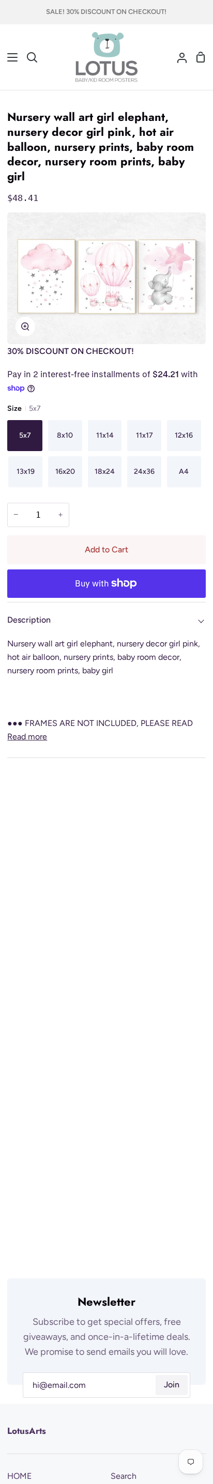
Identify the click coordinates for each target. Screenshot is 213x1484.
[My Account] (178, 57)
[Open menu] (9, 57)
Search (123, 1476)
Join (171, 1384)
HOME (19, 1476)
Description (29, 620)
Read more (27, 736)
